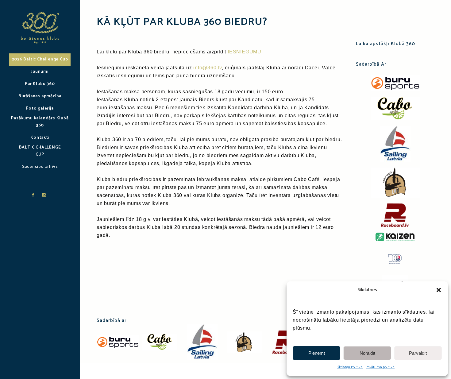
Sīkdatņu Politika (350, 367)
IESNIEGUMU (244, 51)
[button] (439, 290)
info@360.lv (207, 67)
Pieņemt (316, 353)
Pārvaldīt (418, 353)
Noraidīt (367, 353)
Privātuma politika (380, 367)
